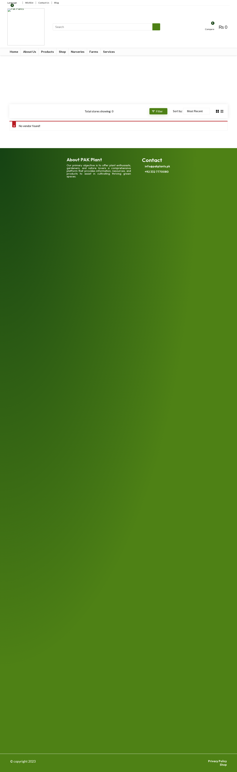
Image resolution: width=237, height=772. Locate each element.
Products (47, 51)
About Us (29, 51)
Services (109, 51)
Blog (56, 2)
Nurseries (77, 51)
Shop (62, 51)
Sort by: (178, 111)
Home (14, 51)
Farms (93, 51)
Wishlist (29, 2)
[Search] (156, 26)
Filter (159, 111)
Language (12, 2)
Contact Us (43, 2)
